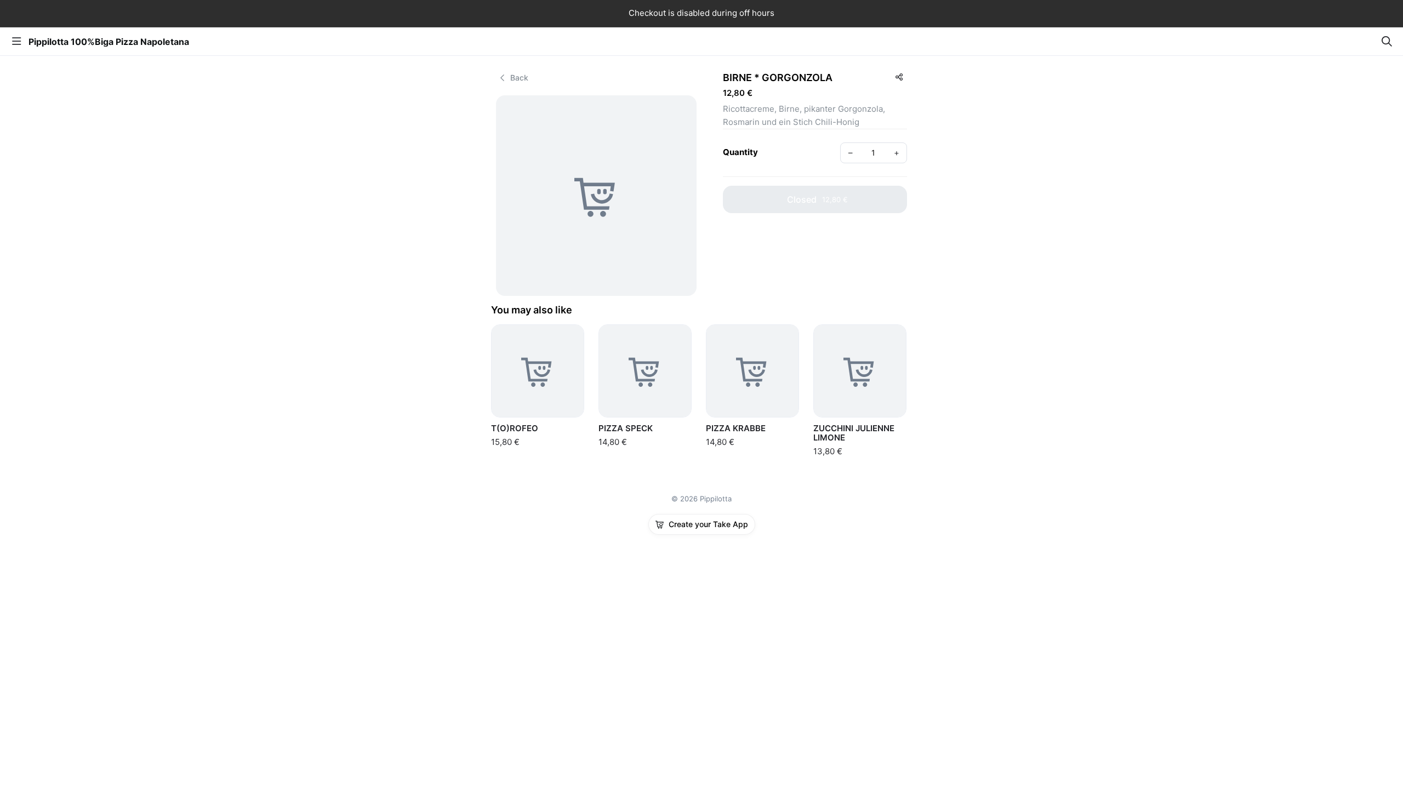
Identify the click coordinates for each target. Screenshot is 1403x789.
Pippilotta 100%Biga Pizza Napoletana (108, 42)
